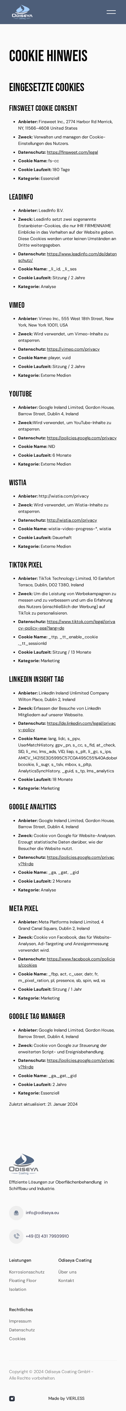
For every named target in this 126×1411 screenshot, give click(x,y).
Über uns (67, 1272)
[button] (111, 12)
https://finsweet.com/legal (72, 152)
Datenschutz (22, 1330)
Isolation (17, 1289)
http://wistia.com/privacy (72, 520)
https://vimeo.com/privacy (73, 349)
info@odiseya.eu (42, 1213)
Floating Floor (23, 1280)
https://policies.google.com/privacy (82, 438)
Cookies (17, 1339)
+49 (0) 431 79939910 (47, 1236)
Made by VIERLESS (66, 1398)
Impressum (20, 1321)
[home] (21, 12)
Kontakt (66, 1280)
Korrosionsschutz (27, 1272)
